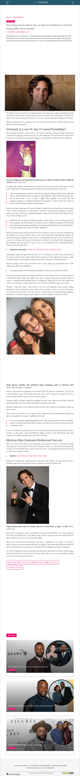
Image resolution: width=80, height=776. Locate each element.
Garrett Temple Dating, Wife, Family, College (32, 456)
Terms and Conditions (21, 765)
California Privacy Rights (59, 765)
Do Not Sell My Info (49, 768)
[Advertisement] (40, 58)
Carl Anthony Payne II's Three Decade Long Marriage (25, 745)
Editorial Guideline (44, 765)
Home (8, 17)
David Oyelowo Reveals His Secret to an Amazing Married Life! (28, 667)
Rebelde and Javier (26, 562)
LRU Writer (11, 32)
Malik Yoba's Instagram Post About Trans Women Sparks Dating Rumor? (30, 706)
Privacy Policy (33, 765)
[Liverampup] (40, 2)
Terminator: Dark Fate (14, 567)
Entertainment (18, 17)
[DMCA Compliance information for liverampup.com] (68, 774)
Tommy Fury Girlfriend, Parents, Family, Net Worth (44, 250)
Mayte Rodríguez (40, 562)
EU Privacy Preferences (34, 768)
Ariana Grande (52, 562)
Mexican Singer (12, 562)
